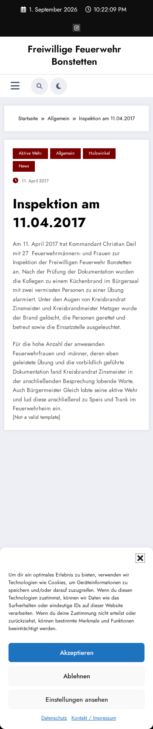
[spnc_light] (58, 86)
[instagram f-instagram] (76, 28)
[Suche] (39, 86)
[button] (140, 558)
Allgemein (65, 153)
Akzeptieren (77, 652)
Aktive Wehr (30, 153)
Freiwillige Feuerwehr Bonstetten (74, 55)
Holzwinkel (99, 153)
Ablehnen (76, 676)
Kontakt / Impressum (93, 718)
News (24, 166)
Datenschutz (54, 718)
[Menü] (15, 86)
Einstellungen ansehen (76, 699)
